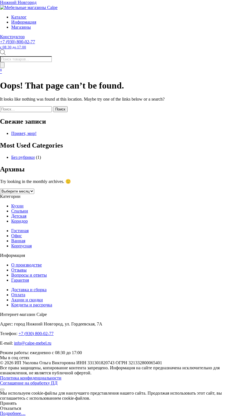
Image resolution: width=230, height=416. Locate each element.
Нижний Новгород (18, 2)
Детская (18, 216)
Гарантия (20, 280)
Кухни (17, 206)
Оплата (18, 294)
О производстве (26, 265)
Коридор (19, 221)
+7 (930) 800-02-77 (17, 44)
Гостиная (20, 230)
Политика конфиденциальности (30, 378)
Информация (23, 22)
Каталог (19, 17)
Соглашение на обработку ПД (29, 383)
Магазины (21, 27)
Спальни (19, 211)
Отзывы (19, 270)
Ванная (18, 240)
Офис (16, 235)
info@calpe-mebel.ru (32, 343)
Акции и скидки (27, 299)
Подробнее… (13, 413)
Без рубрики (23, 157)
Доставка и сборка (29, 289)
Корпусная (21, 245)
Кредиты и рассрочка (31, 304)
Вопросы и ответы (29, 275)
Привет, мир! (23, 133)
